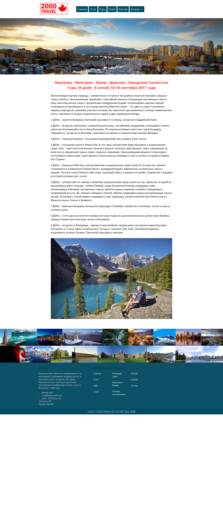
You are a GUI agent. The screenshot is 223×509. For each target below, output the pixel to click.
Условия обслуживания (118, 393)
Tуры (102, 9)
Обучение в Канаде (117, 384)
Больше (135, 9)
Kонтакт (123, 9)
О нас (93, 9)
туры (95, 385)
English (134, 379)
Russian (134, 373)
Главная (82, 9)
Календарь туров (117, 375)
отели (96, 391)
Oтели (112, 9)
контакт (134, 385)
